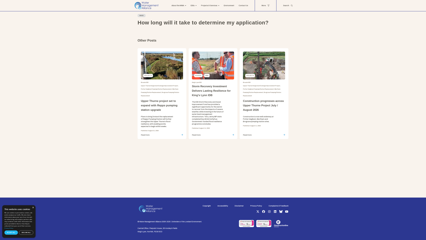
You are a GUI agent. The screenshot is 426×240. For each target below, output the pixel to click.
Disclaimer (239, 206)
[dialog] (19, 221)
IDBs (193, 5)
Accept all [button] (11, 232)
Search (286, 5)
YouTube (286, 211)
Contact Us (243, 5)
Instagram (269, 211)
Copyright (207, 206)
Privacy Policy (256, 206)
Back (142, 15)
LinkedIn (275, 211)
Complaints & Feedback (278, 206)
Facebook (263, 211)
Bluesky (281, 211)
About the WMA (178, 5)
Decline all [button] (26, 232)
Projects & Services (209, 5)
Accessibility (222, 206)
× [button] (33, 207)
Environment (229, 5)
